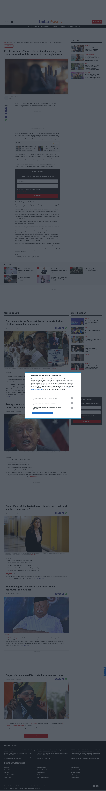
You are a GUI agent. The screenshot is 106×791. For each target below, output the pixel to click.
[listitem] (53, 395)
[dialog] (53, 396)
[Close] (78, 375)
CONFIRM (42, 412)
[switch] (71, 398)
